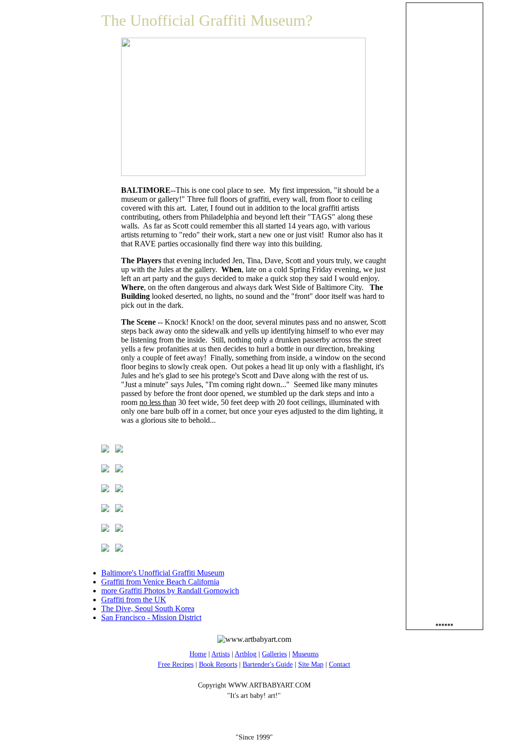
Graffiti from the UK (133, 599)
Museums (305, 654)
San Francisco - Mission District (151, 617)
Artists (220, 654)
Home (198, 654)
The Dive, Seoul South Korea (147, 608)
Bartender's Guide (268, 664)
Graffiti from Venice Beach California (160, 581)
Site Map (310, 664)
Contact (339, 664)
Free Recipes (175, 664)
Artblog (245, 654)
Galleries (274, 654)
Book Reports (218, 664)
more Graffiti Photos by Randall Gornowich (170, 590)
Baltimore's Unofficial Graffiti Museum (162, 573)
